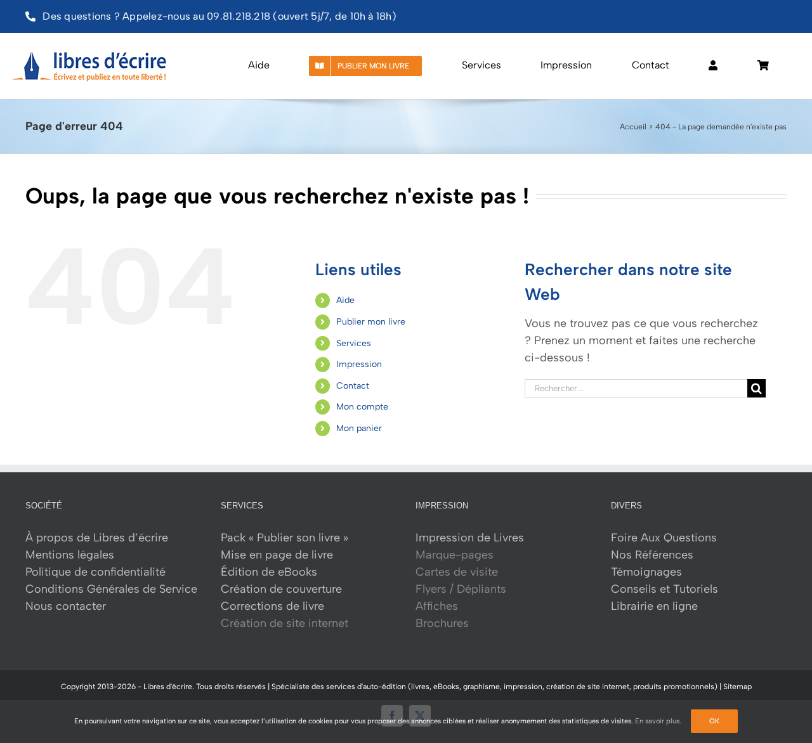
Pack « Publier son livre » (284, 538)
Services (353, 343)
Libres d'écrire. (168, 686)
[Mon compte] (713, 66)
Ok (714, 721)
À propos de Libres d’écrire (96, 538)
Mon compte (362, 406)
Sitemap (737, 686)
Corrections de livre (272, 606)
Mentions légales (69, 555)
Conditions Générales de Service (111, 589)
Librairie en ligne (654, 606)
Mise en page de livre (277, 555)
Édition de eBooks (269, 572)
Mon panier (359, 428)
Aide (345, 300)
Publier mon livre (370, 321)
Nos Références (652, 555)
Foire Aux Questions (664, 538)
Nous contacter (65, 606)
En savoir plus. (658, 721)
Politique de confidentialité (95, 572)
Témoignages (646, 572)
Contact (352, 385)
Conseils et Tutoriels (664, 589)
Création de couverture (281, 589)
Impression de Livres (470, 538)
